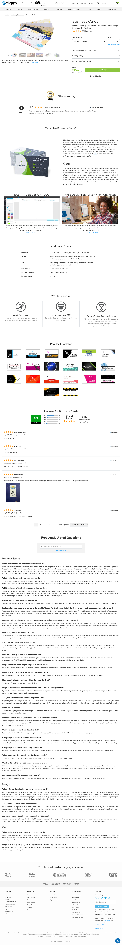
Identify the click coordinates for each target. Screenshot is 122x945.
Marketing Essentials (17, 15)
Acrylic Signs (75, 907)
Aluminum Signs (76, 895)
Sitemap (29, 907)
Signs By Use (112, 9)
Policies (7, 914)
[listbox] (89, 41)
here (95, 154)
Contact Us (53, 895)
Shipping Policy (54, 900)
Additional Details (95, 76)
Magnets (59, 9)
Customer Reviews (10, 904)
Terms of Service (99, 922)
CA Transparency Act (10, 901)
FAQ (28, 900)
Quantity (111, 37)
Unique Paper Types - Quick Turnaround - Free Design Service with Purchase (95, 26)
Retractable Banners (77, 917)
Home (7, 15)
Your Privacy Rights (100, 925)
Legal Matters (8, 909)
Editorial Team (8, 906)
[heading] (61, 128)
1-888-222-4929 (99, 928)
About (6, 895)
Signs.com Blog (99, 895)
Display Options (63, 525)
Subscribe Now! (102, 906)
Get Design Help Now (90, 232)
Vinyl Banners (75, 897)
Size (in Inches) (77, 37)
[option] (35, 34)
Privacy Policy (107, 920)
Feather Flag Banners (77, 914)
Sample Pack (30, 905)
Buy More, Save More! (114, 44)
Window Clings (76, 905)
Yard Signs (75, 900)
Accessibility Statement (8, 898)
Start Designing (31, 232)
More (99, 9)
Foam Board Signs (76, 912)
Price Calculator (31, 902)
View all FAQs (61, 551)
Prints (89, 9)
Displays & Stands (74, 9)
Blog (28, 895)
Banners (8, 9)
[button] (98, 3)
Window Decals (76, 902)
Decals (46, 9)
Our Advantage (9, 911)
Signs (20, 9)
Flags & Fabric (33, 9)
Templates (30, 909)
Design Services (31, 897)
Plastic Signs (75, 909)
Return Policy (53, 897)
